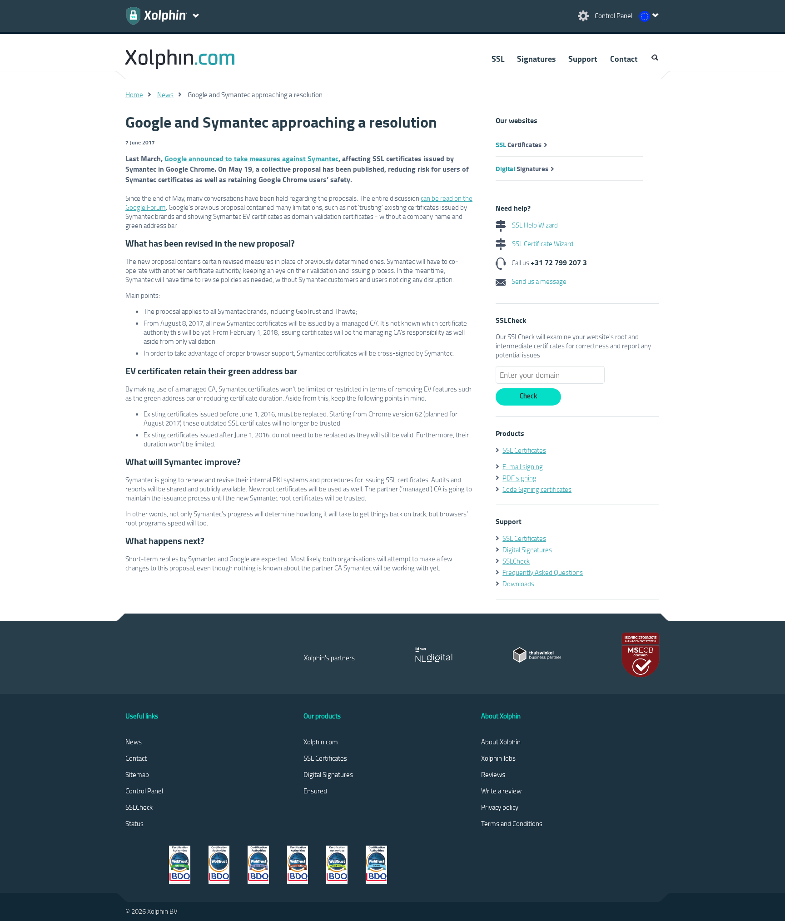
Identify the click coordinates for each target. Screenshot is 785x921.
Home (134, 94)
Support (582, 58)
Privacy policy (499, 807)
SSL (498, 58)
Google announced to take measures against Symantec (251, 158)
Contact (624, 58)
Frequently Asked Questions (542, 572)
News (165, 94)
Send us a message (538, 281)
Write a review (501, 790)
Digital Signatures (527, 549)
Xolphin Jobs (498, 758)
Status (134, 823)
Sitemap (137, 774)
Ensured (315, 790)
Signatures (536, 58)
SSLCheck (516, 560)
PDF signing (519, 477)
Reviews (493, 774)
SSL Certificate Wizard (542, 243)
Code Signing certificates (536, 489)
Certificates (519, 144)
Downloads (518, 583)
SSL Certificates (524, 450)
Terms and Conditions (511, 823)
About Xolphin (501, 741)
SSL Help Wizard (534, 224)
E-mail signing (522, 466)
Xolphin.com (320, 741)
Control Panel (144, 790)
